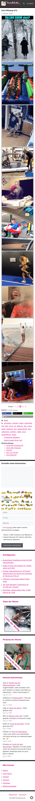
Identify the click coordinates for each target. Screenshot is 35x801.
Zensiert (6, 777)
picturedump (22, 429)
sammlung (5, 432)
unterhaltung (6, 435)
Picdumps (6, 783)
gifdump (20, 426)
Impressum (22, 794)
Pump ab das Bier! (17, 724)
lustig (3, 429)
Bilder (6, 420)
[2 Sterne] (3, 410)
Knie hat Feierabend (19, 732)
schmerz (13, 432)
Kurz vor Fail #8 (12, 453)
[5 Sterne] (7, 410)
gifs (25, 426)
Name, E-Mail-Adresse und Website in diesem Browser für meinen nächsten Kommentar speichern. (17, 537)
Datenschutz (13, 794)
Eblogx (5, 770)
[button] (24, 3)
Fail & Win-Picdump (13, 448)
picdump (9, 429)
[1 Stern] (2, 410)
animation (7, 423)
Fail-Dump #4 (11, 455)
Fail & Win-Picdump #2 (14, 445)
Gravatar (9, 527)
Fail (2, 426)
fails (6, 426)
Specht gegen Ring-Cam (13, 440)
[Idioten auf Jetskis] (17, 619)
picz (29, 429)
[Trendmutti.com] (11, 3)
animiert (15, 423)
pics (15, 429)
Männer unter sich (15, 716)
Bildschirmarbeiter (9, 786)
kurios (29, 426)
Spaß (19, 432)
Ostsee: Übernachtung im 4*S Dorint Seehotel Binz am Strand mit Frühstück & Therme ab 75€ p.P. (17, 573)
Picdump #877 (17, 698)
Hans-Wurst (7, 774)
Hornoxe (6, 780)
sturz (24, 432)
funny (11, 426)
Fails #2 (9, 450)
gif (15, 426)
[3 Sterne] (4, 410)
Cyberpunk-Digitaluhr (12, 437)
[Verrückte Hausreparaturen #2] (17, 657)
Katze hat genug (15, 708)
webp (14, 435)
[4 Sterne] (6, 410)
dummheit (28, 423)
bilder (21, 423)
